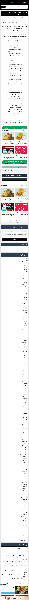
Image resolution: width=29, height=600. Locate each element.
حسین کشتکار (24, 372)
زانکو (26, 415)
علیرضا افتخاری (24, 516)
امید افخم (25, 295)
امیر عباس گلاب (24, 304)
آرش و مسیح (24, 261)
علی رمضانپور (24, 488)
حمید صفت (25, 377)
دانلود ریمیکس (12, 222)
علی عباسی (25, 495)
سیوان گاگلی (24, 447)
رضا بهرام (25, 394)
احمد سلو (25, 282)
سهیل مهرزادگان (24, 434)
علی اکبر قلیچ (24, 471)
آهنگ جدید (6, 2)
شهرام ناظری (24, 462)
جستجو (3, 6)
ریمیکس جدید (14, 2)
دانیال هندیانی (24, 385)
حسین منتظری (24, 374)
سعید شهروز (24, 428)
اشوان (26, 288)
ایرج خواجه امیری (23, 321)
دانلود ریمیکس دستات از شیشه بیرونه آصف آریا (16, 553)
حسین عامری (24, 368)
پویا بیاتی (25, 346)
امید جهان (25, 297)
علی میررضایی (24, 510)
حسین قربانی (24, 370)
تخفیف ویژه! (7, 593)
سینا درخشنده (24, 441)
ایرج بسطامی (24, 319)
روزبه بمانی (25, 413)
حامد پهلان (25, 355)
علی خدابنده (24, 480)
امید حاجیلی (24, 299)
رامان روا (25, 392)
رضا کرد (25, 400)
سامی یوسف (24, 422)
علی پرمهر (25, 477)
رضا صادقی (25, 398)
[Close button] (28, 595)
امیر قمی (25, 308)
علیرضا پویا (25, 518)
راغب (26, 389)
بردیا (26, 336)
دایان (26, 387)
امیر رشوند (25, 301)
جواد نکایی (25, 351)
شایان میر (25, 458)
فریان (26, 538)
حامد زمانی (25, 357)
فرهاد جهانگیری (24, 535)
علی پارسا (25, 475)
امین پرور (25, 312)
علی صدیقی (24, 493)
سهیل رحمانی (24, 432)
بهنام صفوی (24, 342)
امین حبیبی (25, 314)
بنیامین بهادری (24, 338)
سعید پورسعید (24, 426)
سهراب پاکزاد (24, 430)
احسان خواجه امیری (23, 276)
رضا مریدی (25, 404)
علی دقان (25, 484)
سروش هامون (24, 424)
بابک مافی (25, 334)
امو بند (26, 293)
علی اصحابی (24, 469)
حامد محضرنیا (24, 359)
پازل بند (25, 344)
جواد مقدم (25, 349)
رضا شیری (25, 396)
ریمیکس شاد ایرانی (19, 220)
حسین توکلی (24, 366)
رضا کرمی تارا (24, 402)
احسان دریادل (24, 278)
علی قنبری (25, 501)
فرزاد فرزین (25, 531)
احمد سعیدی (24, 280)
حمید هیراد (25, 383)
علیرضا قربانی (24, 525)
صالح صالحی (24, 465)
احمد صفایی (24, 284)
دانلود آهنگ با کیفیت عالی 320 (13, 175)
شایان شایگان (24, 456)
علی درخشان (24, 482)
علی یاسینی (24, 514)
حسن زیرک (25, 364)
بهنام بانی (25, 340)
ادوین (26, 286)
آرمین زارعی (25, 265)
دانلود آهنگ (24, 248)
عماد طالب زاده (24, 527)
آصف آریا (25, 269)
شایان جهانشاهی (23, 454)
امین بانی (25, 310)
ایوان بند (25, 323)
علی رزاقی (25, 486)
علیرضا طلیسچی (24, 523)
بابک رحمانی (24, 331)
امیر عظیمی (24, 306)
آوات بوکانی (24, 271)
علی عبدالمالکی (24, 497)
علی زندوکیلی (24, 490)
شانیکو (25, 450)
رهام (26, 409)
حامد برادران (25, 353)
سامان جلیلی (24, 420)
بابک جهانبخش (24, 329)
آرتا (26, 258)
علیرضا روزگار (24, 520)
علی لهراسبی (24, 503)
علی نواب (25, 512)
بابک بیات (25, 327)
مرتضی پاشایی (5, 222)
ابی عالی (25, 273)
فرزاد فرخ (25, 529)
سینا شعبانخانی (24, 445)
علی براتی (25, 473)
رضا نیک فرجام (24, 407)
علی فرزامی (25, 499)
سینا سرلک (25, 443)
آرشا (26, 263)
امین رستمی (24, 316)
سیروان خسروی (24, 437)
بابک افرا (25, 325)
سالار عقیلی (25, 417)
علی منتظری (24, 505)
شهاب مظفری (24, 460)
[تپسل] (0, 595)
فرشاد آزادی (25, 533)
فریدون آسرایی (24, 540)
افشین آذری (24, 291)
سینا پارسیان (24, 439)
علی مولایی (25, 508)
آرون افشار (25, 267)
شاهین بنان (25, 452)
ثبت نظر (14, 239)
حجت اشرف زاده (24, 361)
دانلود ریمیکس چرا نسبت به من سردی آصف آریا (16, 555)
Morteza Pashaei (19, 222)
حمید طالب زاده (24, 379)
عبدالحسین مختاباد (23, 467)
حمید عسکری (24, 381)
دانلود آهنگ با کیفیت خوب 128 (13, 179)
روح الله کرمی (24, 411)
